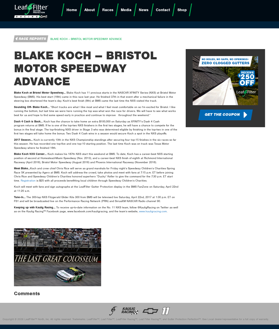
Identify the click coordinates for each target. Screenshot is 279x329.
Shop (182, 9)
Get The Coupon (222, 114)
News (143, 9)
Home (71, 9)
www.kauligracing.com (153, 211)
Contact (163, 9)
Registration (28, 180)
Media (126, 9)
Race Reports (32, 39)
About (89, 9)
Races (107, 9)
